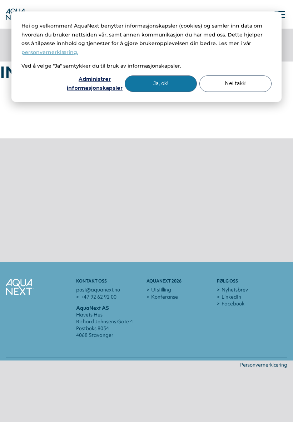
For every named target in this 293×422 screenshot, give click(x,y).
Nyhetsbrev (235, 289)
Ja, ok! (160, 83)
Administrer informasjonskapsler (94, 83)
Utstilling (161, 289)
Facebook (233, 303)
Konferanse (164, 297)
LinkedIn (231, 297)
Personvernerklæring (263, 365)
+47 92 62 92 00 (98, 297)
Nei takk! (236, 83)
